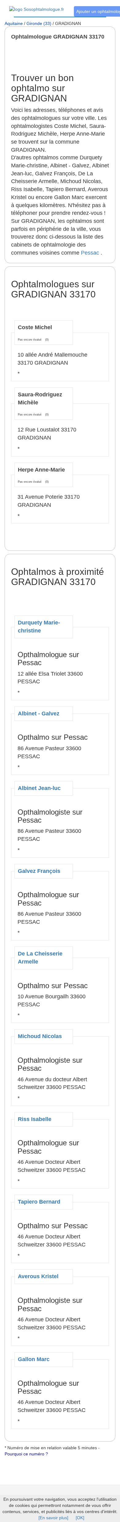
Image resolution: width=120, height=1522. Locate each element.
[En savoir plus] (53, 1517)
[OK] (80, 1517)
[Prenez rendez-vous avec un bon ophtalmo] (36, 5)
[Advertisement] (65, 56)
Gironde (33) (38, 23)
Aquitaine (14, 23)
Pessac (90, 253)
